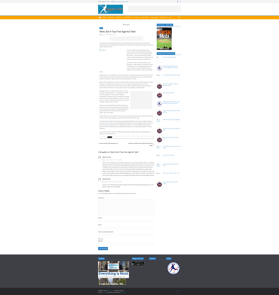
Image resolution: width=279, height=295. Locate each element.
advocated (136, 66)
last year (107, 123)
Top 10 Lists (163, 17)
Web (170, 17)
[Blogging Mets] (100, 17)
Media (101, 28)
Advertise (110, 17)
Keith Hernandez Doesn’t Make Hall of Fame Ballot (141, 144)
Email (100, 225)
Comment (101, 198)
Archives (118, 17)
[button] (121, 18)
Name (100, 218)
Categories (128, 17)
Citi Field (137, 17)
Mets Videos (154, 17)
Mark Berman (113, 34)
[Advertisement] (154, 9)
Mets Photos (145, 17)
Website (100, 241)
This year (136, 53)
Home (104, 17)
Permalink (120, 159)
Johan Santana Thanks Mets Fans (109, 143)
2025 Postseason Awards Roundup (123, 1)
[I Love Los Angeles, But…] (112, 279)
